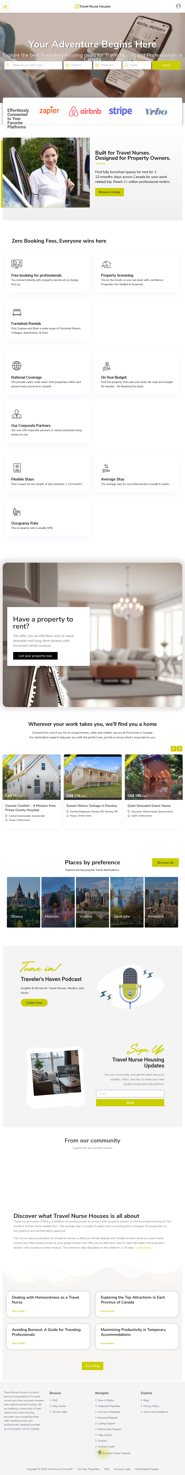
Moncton (52, 916)
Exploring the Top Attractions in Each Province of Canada (133, 1300)
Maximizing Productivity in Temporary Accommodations (133, 1332)
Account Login (106, 1446)
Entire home (24, 820)
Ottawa (16, 916)
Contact (102, 1440)
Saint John (122, 916)
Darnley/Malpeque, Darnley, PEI (87, 811)
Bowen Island (166, 811)
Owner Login (59, 1412)
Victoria (85, 916)
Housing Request (107, 1417)
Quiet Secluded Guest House (149, 805)
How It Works (106, 1400)
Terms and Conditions (155, 1412)
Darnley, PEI (111, 811)
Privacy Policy (151, 1406)
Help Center (59, 1406)
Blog (146, 1400)
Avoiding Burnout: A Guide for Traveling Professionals (46, 1332)
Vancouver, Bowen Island (144, 811)
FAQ (54, 1400)
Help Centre (104, 1435)
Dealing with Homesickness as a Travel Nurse (45, 1300)
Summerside (38, 816)
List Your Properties (109, 1412)
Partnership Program (109, 1429)
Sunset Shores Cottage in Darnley (91, 805)
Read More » (19, 1311)
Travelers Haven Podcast (116, 1453)
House (12, 820)
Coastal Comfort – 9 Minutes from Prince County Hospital (30, 807)
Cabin (134, 815)
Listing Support (106, 1423)
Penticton (156, 916)
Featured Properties (109, 1406)
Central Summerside (20, 816)
